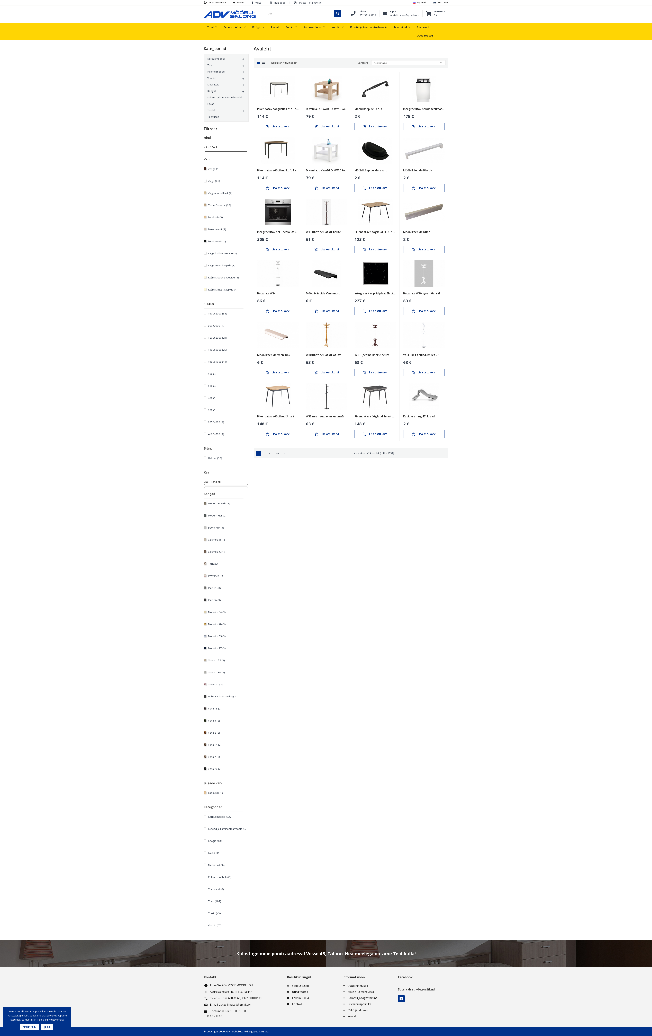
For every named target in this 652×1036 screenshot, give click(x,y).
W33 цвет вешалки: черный (325, 416)
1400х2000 (217, 349)
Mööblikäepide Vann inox (273, 355)
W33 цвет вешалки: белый (421, 355)
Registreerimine (217, 2)
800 (212, 410)
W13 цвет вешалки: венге (323, 232)
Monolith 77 (217, 648)
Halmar (215, 458)
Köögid (211, 91)
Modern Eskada (219, 503)
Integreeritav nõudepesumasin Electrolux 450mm (424, 109)
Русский (421, 2)
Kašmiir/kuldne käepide (223, 277)
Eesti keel (443, 2)
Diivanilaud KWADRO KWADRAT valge (327, 170)
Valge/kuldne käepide (222, 253)
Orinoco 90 (216, 672)
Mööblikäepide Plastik (417, 170)
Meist (258, 2)
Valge (214, 181)
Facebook (401, 998)
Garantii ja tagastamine (362, 998)
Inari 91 (214, 588)
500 (212, 373)
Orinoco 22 (216, 660)
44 (277, 453)
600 (212, 386)
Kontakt (297, 1004)
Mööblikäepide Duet (416, 232)
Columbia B (216, 539)
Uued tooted (300, 992)
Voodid (211, 78)
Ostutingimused (358, 986)
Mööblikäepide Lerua (368, 109)
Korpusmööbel (216, 58)
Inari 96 (214, 600)
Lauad (210, 104)
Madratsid (213, 84)
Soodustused (300, 986)
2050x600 (216, 422)
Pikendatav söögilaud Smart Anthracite (375, 416)
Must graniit (217, 241)
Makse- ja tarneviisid (310, 2)
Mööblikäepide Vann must (323, 293)
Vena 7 (214, 756)
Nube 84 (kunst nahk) (222, 696)
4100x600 (216, 434)
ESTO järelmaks (358, 1010)
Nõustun (29, 1027)
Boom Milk (216, 527)
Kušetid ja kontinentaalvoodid (224, 97)
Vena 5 (214, 720)
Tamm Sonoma (219, 205)
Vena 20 (214, 768)
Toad (210, 65)
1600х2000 (217, 313)
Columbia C (216, 551)
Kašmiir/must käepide (222, 289)
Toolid (211, 110)
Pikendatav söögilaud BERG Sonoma (375, 232)
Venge (213, 169)
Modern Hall (217, 515)
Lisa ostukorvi (278, 127)
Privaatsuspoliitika (359, 1004)
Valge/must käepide (221, 265)
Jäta (47, 1027)
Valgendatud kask (220, 193)
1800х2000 (217, 361)
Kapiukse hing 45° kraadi (419, 416)
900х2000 (216, 325)
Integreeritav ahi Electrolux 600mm (278, 232)
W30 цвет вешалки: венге (372, 355)
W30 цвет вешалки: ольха (323, 355)
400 (212, 398)
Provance (215, 575)
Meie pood (279, 2)
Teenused (213, 116)
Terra (213, 563)
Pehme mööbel (216, 71)
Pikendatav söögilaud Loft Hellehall (278, 109)
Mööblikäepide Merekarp (371, 170)
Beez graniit (217, 229)
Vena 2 (214, 732)
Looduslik (215, 217)
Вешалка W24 (266, 293)
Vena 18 (214, 708)
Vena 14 (214, 744)
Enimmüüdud (300, 998)
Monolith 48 (217, 624)
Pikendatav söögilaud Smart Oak (278, 416)
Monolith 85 (217, 636)
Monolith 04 (217, 612)
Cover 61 (215, 684)
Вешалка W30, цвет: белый (421, 293)
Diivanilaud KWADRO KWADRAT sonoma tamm (327, 109)
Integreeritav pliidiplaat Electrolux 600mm (375, 293)
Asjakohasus (408, 63)
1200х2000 (217, 337)
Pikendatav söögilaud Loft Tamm (278, 170)
